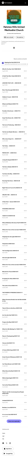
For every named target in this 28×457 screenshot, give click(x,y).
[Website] (14, 48)
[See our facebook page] (3, 443)
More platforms (20, 37)
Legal (3, 436)
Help (3, 438)
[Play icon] (3, 63)
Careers (3, 433)
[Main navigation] (25, 3)
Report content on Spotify (20, 59)
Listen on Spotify (9, 37)
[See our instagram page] (10, 443)
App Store (9, 448)
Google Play (9, 453)
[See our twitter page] (6, 443)
